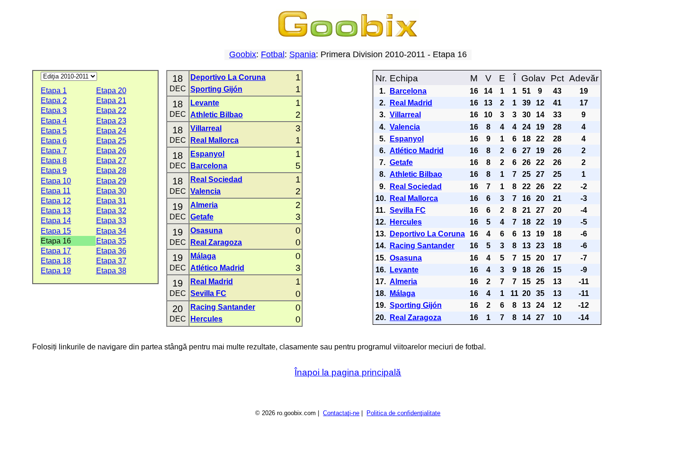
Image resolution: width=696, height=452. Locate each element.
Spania (302, 54)
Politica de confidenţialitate (403, 413)
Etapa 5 (54, 131)
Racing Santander (222, 307)
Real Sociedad (216, 179)
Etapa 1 (54, 91)
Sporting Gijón (216, 89)
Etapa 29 (111, 181)
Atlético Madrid (217, 268)
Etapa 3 (54, 110)
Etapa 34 (111, 231)
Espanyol (207, 154)
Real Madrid (211, 282)
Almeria (204, 205)
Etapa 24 (111, 131)
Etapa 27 (111, 160)
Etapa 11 (56, 191)
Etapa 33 (111, 221)
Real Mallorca (214, 140)
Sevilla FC (208, 293)
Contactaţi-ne (341, 413)
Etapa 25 (111, 141)
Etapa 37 (111, 261)
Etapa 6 (54, 141)
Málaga (203, 256)
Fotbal (273, 54)
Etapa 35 (111, 241)
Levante (204, 103)
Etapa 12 (56, 201)
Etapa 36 (111, 251)
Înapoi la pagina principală (347, 372)
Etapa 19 (56, 271)
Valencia (205, 191)
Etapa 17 (56, 251)
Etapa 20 (111, 91)
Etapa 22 (111, 110)
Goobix (242, 54)
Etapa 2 (54, 100)
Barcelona (208, 166)
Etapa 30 (111, 191)
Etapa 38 (111, 271)
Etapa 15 (56, 231)
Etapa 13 (56, 211)
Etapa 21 (111, 100)
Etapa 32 (111, 211)
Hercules (206, 319)
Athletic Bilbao (216, 115)
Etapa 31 (111, 201)
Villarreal (206, 128)
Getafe (202, 217)
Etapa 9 (54, 170)
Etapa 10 (56, 181)
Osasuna (206, 230)
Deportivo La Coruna (228, 77)
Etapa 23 (111, 121)
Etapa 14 (56, 221)
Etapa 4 (54, 121)
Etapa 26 (111, 151)
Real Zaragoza (216, 242)
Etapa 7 (54, 151)
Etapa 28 (111, 170)
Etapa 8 (54, 160)
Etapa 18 (56, 261)
